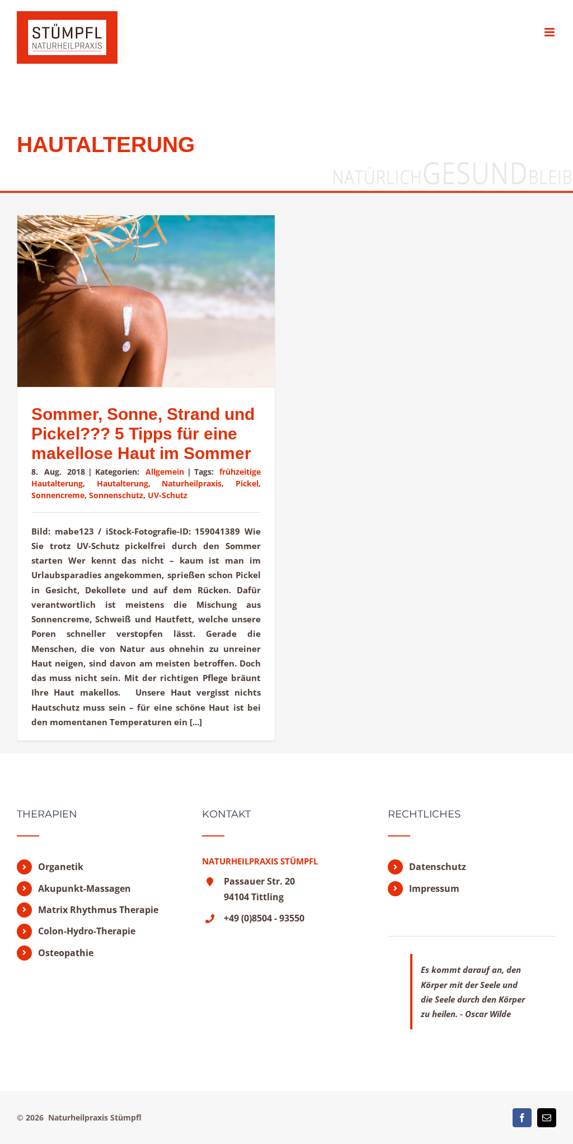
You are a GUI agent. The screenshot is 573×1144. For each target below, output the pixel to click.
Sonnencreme (57, 495)
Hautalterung (122, 483)
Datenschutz (437, 867)
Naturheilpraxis (192, 483)
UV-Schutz (167, 495)
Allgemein (164, 471)
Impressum (434, 888)
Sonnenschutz (116, 495)
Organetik (60, 867)
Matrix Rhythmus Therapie (98, 910)
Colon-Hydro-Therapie (86, 931)
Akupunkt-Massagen (84, 888)
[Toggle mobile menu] (550, 32)
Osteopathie (65, 953)
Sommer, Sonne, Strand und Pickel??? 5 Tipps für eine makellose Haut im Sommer (143, 433)
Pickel (247, 483)
